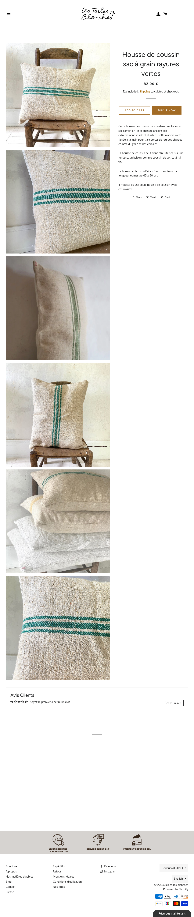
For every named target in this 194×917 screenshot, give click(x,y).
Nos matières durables (19, 876)
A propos (11, 871)
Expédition (59, 866)
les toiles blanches (176, 884)
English (178, 878)
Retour (57, 871)
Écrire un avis (173, 703)
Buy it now (167, 110)
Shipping (144, 91)
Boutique (11, 866)
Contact (10, 886)
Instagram (109, 871)
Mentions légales (63, 876)
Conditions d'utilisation (67, 881)
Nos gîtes (59, 886)
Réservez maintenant (172, 913)
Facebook (109, 866)
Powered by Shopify (175, 889)
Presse (10, 892)
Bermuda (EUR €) (172, 868)
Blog (9, 881)
